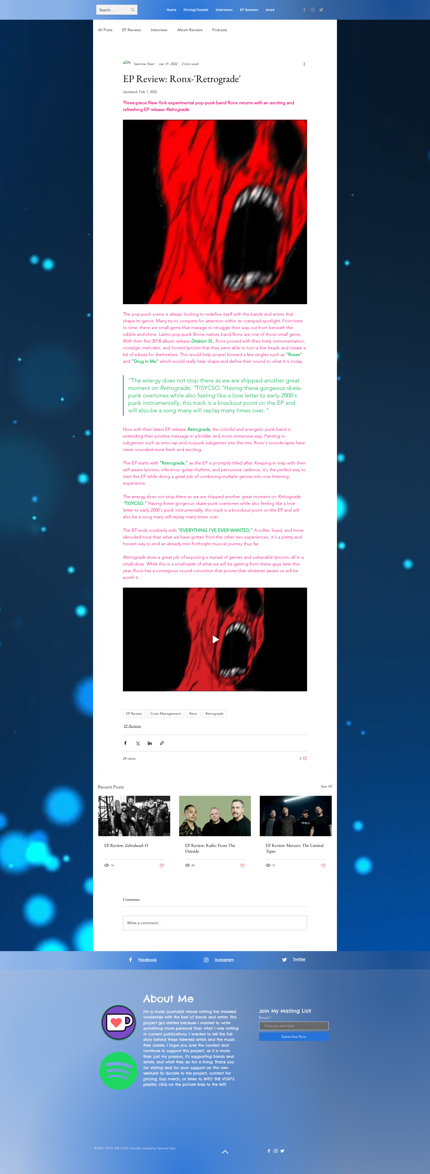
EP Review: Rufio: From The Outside (210, 848)
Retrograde (214, 713)
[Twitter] (321, 9)
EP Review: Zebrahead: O (126, 845)
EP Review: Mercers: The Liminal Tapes (294, 848)
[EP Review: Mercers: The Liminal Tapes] (296, 816)
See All (326, 786)
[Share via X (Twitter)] (137, 743)
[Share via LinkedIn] (149, 743)
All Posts (105, 29)
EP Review (134, 713)
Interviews (159, 29)
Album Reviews (189, 29)
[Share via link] (162, 743)
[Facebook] (304, 9)
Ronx (193, 713)
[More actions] (304, 64)
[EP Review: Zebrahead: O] (134, 816)
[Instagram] (313, 9)
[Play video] (215, 639)
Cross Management (165, 713)
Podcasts (219, 29)
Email (264, 1017)
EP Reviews (131, 29)
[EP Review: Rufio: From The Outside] (215, 816)
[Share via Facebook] (125, 743)
